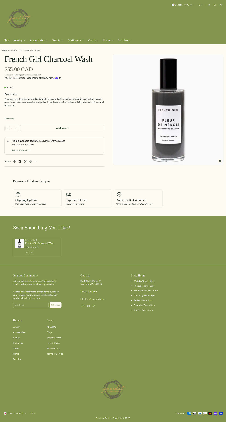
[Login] (215, 5)
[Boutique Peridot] (19, 19)
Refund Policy (53, 348)
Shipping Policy (54, 337)
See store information (21, 150)
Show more (9, 118)
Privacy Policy (53, 343)
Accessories (19, 332)
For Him (17, 359)
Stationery (18, 343)
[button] (209, 5)
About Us (51, 326)
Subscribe (55, 305)
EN (199, 4)
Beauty (16, 337)
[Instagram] (88, 305)
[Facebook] (83, 305)
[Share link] (36, 161)
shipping (17, 75)
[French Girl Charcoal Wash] (37, 246)
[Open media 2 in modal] (168, 109)
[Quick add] (32, 252)
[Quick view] (27, 252)
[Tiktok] (94, 305)
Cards (16, 348)
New (6, 40)
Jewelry (16, 326)
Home (4, 50)
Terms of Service (55, 353)
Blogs (49, 332)
